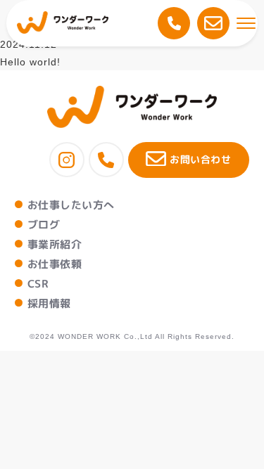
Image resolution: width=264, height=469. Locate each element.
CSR (38, 283)
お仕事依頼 (54, 264)
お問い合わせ (200, 159)
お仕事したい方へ (71, 205)
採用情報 (49, 303)
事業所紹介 (54, 244)
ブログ (43, 224)
